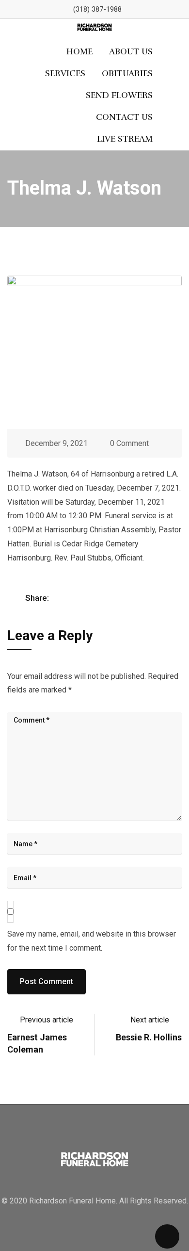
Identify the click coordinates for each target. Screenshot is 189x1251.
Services (65, 73)
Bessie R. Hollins (149, 1037)
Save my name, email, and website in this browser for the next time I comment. (91, 941)
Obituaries (127, 73)
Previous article (46, 1019)
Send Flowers (119, 95)
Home (79, 51)
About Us (131, 51)
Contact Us (124, 117)
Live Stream (125, 138)
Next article (149, 1019)
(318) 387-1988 (97, 9)
